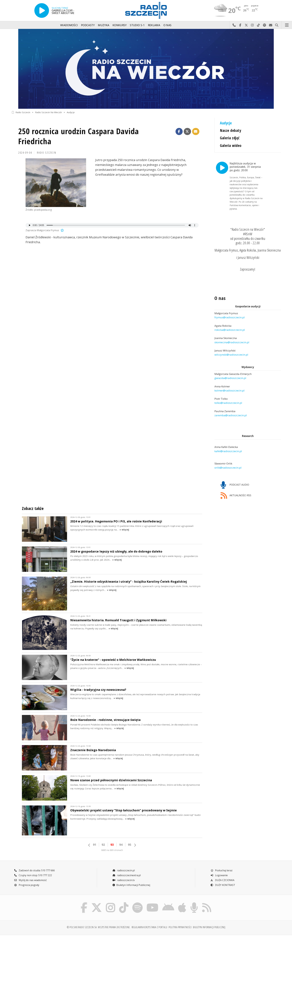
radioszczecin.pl (125, 870)
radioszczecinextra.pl (128, 875)
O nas (167, 25)
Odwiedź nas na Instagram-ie (252, 25)
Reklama (154, 25)
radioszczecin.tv (125, 880)
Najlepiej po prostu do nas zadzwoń (234, 25)
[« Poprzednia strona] (89, 845)
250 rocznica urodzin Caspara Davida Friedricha (78, 136)
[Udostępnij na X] (187, 131)
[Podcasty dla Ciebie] (194, 903)
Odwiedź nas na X (246, 25)
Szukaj (277, 25)
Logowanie (221, 875)
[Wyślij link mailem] (195, 131)
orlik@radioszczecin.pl (228, 467)
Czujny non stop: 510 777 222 (35, 875)
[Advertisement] (44, 961)
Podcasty (88, 25)
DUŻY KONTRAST (224, 885)
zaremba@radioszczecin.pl (230, 415)
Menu (287, 25)
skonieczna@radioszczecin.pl (231, 342)
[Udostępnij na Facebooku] (179, 131)
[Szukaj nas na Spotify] (137, 903)
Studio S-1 (137, 25)
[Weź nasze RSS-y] (206, 903)
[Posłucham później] (61, 230)
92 (103, 845)
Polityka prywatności (180, 927)
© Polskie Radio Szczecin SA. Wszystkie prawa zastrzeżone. (98, 927)
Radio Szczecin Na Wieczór (48, 112)
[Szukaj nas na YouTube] (152, 903)
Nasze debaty (230, 130)
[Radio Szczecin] (146, 10)
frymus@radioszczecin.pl (229, 317)
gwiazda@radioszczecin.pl (230, 378)
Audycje (71, 112)
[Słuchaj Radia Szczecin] (41, 10)
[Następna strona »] (135, 845)
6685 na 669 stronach (112, 850)
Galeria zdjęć (229, 137)
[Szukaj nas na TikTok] (123, 903)
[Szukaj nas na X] (96, 903)
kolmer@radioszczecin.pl (229, 390)
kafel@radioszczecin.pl (228, 451)
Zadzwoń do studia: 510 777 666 (36, 870)
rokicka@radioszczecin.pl (229, 330)
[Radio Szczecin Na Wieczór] (146, 69)
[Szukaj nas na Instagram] (110, 903)
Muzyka (103, 25)
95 (129, 845)
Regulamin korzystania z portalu (149, 927)
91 (94, 845)
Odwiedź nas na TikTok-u (258, 25)
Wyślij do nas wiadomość (271, 25)
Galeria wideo (230, 145)
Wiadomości (69, 25)
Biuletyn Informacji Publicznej (133, 885)
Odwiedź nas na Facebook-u (240, 25)
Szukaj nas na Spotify (264, 25)
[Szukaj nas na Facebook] (84, 903)
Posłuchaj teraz (223, 870)
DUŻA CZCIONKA (224, 880)
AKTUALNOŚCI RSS (240, 495)
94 (121, 845)
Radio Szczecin (23, 112)
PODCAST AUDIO (239, 484)
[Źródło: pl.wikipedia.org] (56, 182)
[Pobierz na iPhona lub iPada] (182, 903)
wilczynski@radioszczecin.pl (231, 354)
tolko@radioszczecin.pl (228, 403)
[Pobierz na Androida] (168, 903)
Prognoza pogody (28, 885)
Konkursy (120, 25)
